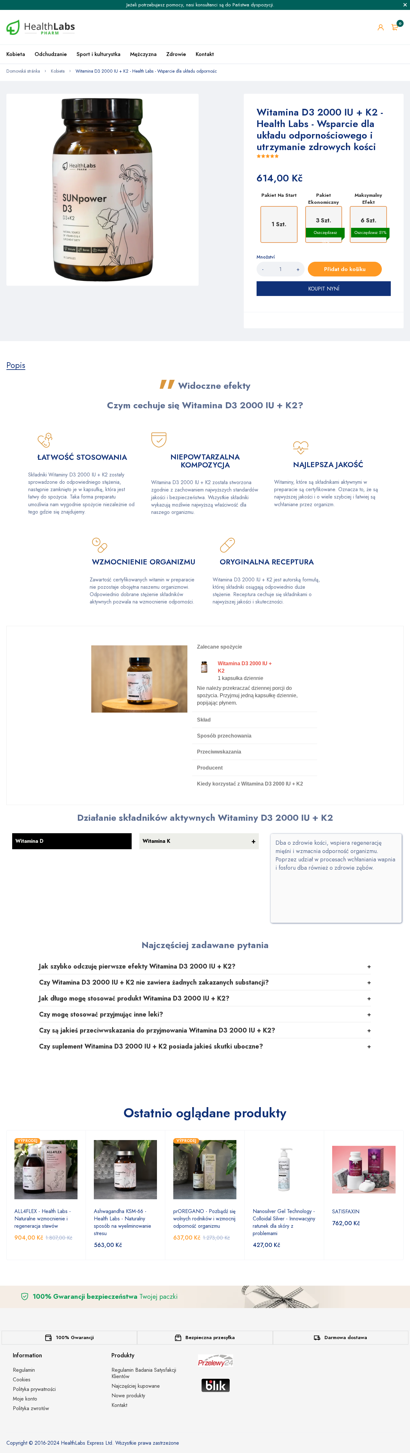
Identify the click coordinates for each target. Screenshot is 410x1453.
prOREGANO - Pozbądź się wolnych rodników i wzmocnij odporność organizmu (204, 1219)
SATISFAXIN (345, 1211)
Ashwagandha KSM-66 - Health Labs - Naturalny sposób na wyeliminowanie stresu (122, 1222)
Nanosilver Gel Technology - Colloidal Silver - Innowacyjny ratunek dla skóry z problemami (284, 1222)
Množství (266, 257)
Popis (15, 365)
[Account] (381, 27)
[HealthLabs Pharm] (40, 27)
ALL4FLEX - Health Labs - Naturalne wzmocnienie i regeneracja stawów (42, 1219)
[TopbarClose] (405, 5)
